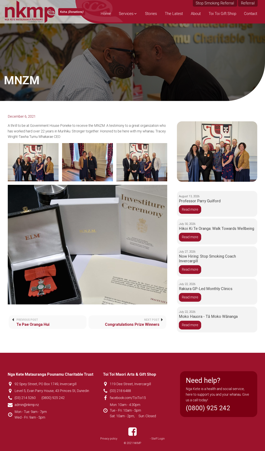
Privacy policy (108, 438)
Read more (190, 209)
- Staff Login (157, 438)
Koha (71, 12)
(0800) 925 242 (53, 398)
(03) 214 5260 (25, 398)
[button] (128, 14)
